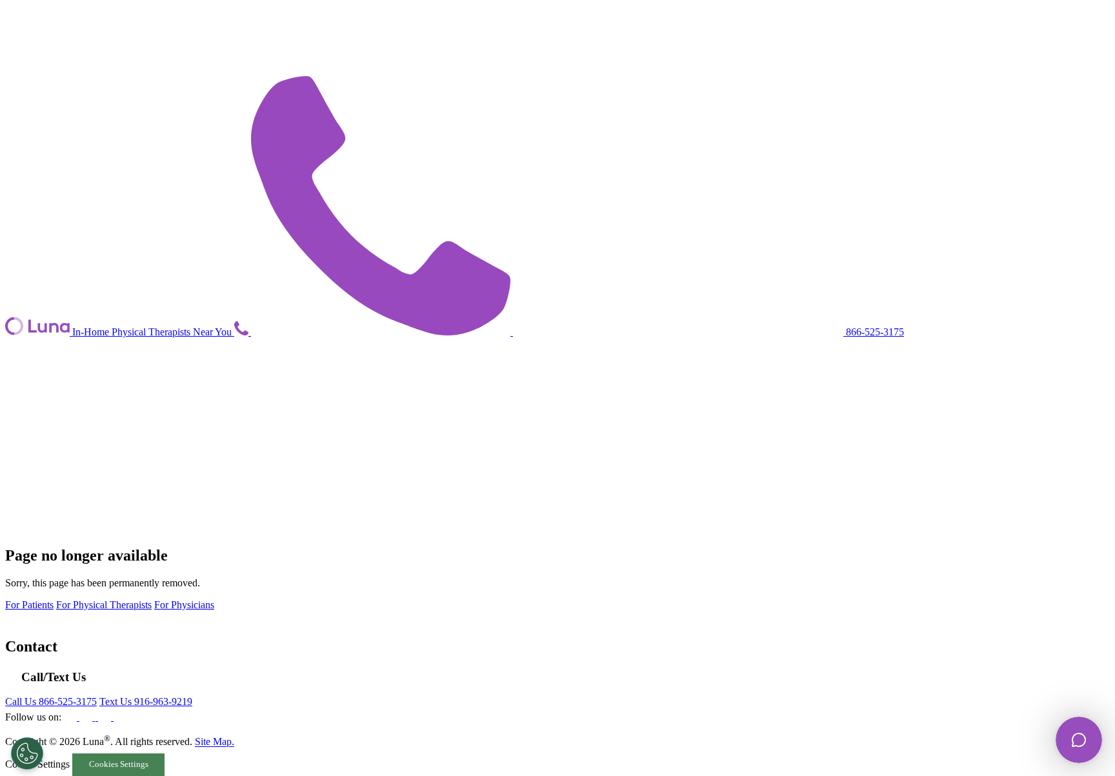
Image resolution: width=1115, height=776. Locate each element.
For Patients (29, 604)
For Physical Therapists (104, 604)
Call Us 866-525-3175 (51, 701)
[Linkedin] (87, 716)
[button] (242, 331)
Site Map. (214, 742)
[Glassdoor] (120, 716)
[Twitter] (106, 716)
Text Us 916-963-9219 (145, 701)
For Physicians (184, 604)
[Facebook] (71, 716)
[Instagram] (96, 716)
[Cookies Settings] (27, 753)
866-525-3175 (873, 331)
